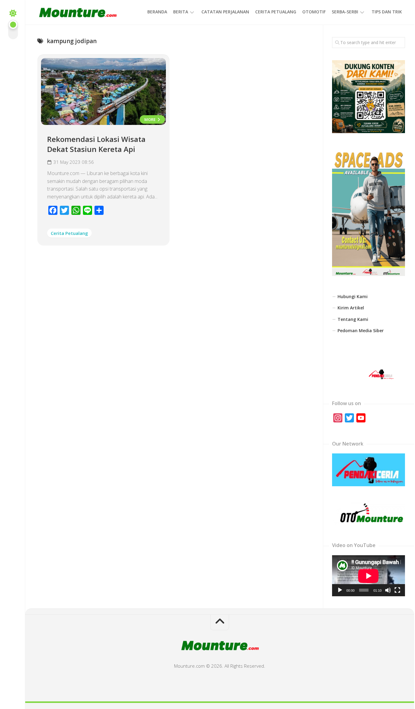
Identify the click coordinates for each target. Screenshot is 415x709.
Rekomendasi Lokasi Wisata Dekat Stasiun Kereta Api (96, 144)
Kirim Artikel (351, 308)
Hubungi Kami (353, 296)
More (150, 119)
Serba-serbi (345, 12)
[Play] (340, 590)
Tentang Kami (353, 319)
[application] (368, 575)
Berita (180, 12)
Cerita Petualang (275, 12)
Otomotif (314, 12)
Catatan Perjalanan (225, 12)
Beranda (157, 12)
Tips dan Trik (387, 12)
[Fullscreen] (397, 590)
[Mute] (388, 590)
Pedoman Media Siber (361, 330)
